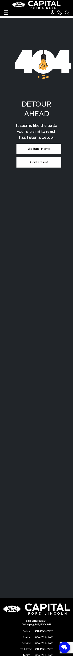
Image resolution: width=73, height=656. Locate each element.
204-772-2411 (44, 637)
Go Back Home (39, 148)
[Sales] (59, 12)
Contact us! (39, 162)
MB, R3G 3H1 (43, 624)
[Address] (52, 12)
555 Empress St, (36, 621)
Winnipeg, (28, 624)
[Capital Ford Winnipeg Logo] (36, 5)
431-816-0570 (44, 631)
